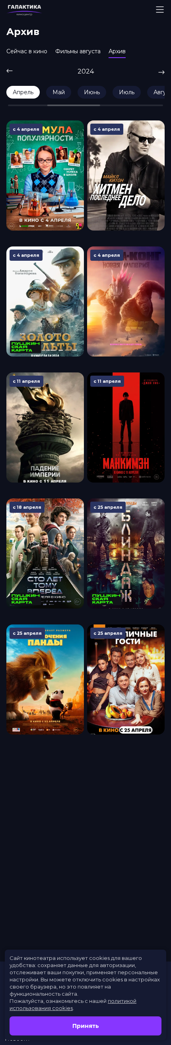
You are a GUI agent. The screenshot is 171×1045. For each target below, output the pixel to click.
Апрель (23, 92)
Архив (117, 51)
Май (58, 92)
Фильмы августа (78, 51)
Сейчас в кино (26, 51)
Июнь (92, 92)
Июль (126, 92)
